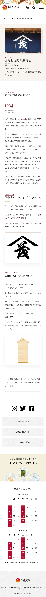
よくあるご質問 (23, 442)
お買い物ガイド (23, 432)
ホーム (6, 19)
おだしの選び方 (23, 421)
